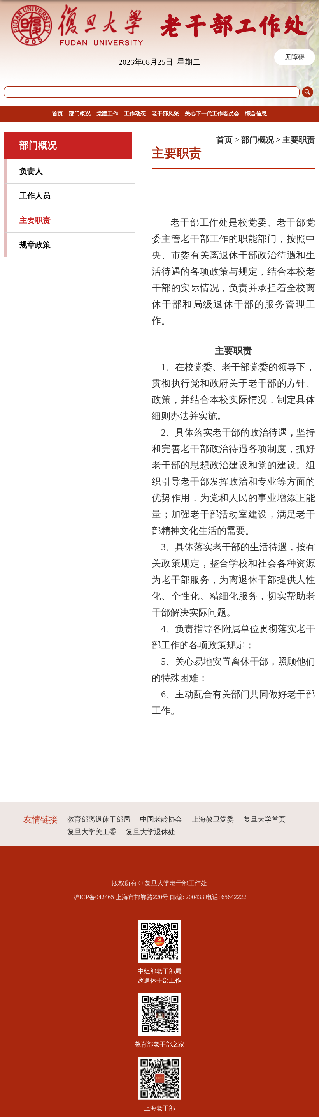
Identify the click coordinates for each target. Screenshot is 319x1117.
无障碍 (295, 57)
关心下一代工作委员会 (212, 113)
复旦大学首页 (265, 819)
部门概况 (80, 113)
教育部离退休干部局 (98, 819)
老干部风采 (165, 113)
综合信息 (256, 113)
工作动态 (135, 113)
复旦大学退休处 (150, 832)
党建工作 (107, 113)
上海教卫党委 (213, 819)
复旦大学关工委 (91, 832)
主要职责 (298, 140)
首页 (57, 113)
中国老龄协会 (161, 819)
